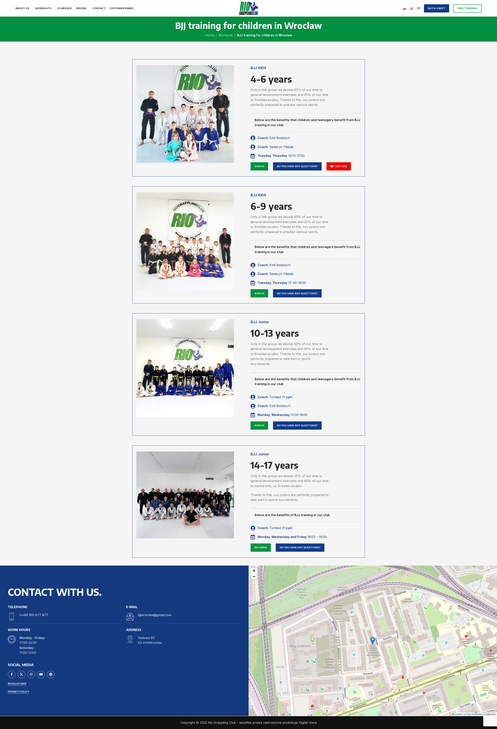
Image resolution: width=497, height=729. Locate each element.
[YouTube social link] (41, 674)
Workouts (225, 35)
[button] (372, 641)
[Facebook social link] (12, 674)
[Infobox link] (65, 616)
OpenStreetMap (474, 714)
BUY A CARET (436, 8)
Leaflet (458, 714)
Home (209, 35)
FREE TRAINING (467, 8)
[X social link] (21, 674)
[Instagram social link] (31, 674)
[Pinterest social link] (51, 674)
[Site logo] (248, 8)
